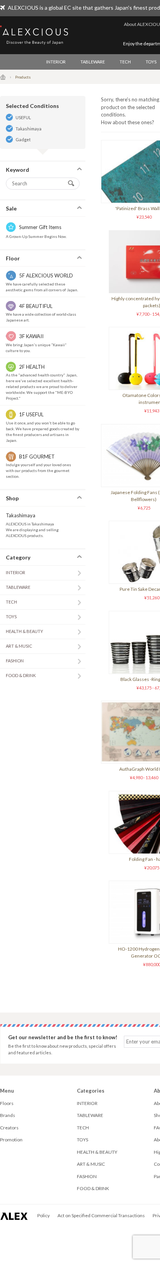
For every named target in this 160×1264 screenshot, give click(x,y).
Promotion (11, 1140)
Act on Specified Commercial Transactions (101, 1215)
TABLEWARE (92, 61)
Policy (43, 1215)
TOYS (11, 616)
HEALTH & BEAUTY (24, 631)
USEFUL (23, 117)
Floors (7, 1103)
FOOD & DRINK (21, 675)
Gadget (23, 139)
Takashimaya (29, 128)
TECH (125, 61)
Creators (9, 1128)
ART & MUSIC (19, 645)
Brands (7, 1115)
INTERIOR (56, 61)
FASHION (15, 660)
